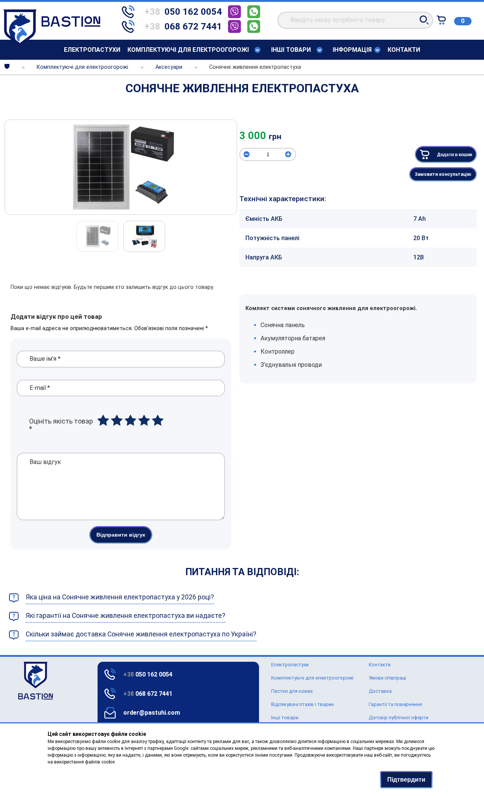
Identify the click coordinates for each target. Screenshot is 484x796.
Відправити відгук (120, 535)
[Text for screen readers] (51, 44)
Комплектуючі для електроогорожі (188, 49)
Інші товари (284, 717)
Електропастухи (92, 49)
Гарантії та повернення (395, 704)
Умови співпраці (387, 678)
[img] (121, 167)
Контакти (404, 49)
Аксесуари (168, 67)
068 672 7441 (147, 693)
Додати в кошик (454, 154)
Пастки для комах (292, 691)
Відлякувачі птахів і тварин (302, 704)
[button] (424, 20)
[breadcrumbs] (7, 67)
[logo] (18, 681)
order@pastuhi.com (151, 712)
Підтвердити (406, 779)
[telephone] (236, 12)
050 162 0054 (147, 674)
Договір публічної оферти (398, 717)
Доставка (380, 691)
